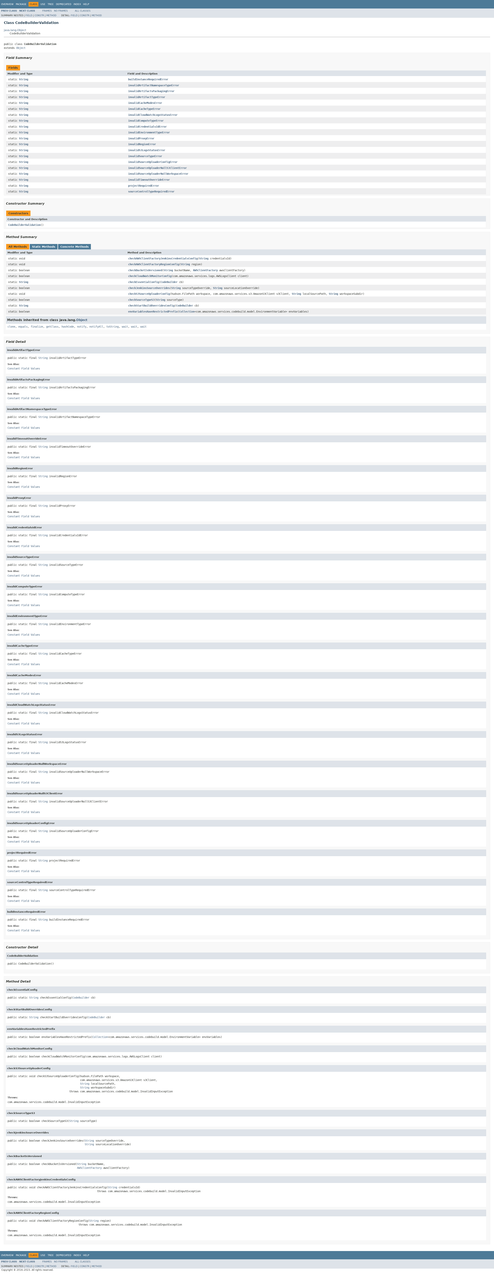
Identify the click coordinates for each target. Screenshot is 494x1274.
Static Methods (43, 246)
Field (28, 15)
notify (81, 326)
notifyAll (96, 326)
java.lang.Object (15, 30)
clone (11, 326)
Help (86, 4)
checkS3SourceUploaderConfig (149, 293)
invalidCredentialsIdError (147, 126)
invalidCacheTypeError (144, 108)
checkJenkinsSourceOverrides (149, 288)
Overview (7, 4)
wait (125, 326)
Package (21, 4)
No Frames (61, 10)
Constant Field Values (24, 368)
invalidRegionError (142, 144)
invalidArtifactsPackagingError (151, 91)
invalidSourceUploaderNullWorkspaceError (158, 173)
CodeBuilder (169, 282)
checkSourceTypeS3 (141, 299)
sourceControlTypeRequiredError (151, 191)
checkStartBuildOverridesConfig (151, 305)
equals (23, 326)
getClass (52, 326)
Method (51, 15)
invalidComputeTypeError (146, 120)
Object (20, 47)
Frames (47, 10)
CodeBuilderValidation (24, 224)
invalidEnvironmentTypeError (149, 132)
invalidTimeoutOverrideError (149, 179)
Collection (187, 311)
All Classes (83, 10)
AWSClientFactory (205, 270)
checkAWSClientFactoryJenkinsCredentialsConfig (163, 258)
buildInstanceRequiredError (148, 79)
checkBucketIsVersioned (145, 270)
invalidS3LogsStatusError (146, 150)
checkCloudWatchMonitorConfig (149, 276)
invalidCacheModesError (145, 102)
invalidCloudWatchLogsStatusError (153, 114)
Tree (51, 4)
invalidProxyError (141, 138)
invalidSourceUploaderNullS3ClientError (157, 167)
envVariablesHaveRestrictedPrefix (153, 311)
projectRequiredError (143, 185)
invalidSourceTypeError (145, 156)
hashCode (68, 326)
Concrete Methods (74, 246)
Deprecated (63, 4)
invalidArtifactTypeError (146, 97)
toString (112, 326)
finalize (37, 326)
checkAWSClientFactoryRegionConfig (153, 264)
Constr (39, 15)
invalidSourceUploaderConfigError (153, 161)
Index (77, 4)
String (23, 79)
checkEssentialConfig (143, 282)
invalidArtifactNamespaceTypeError (153, 85)
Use (43, 4)
